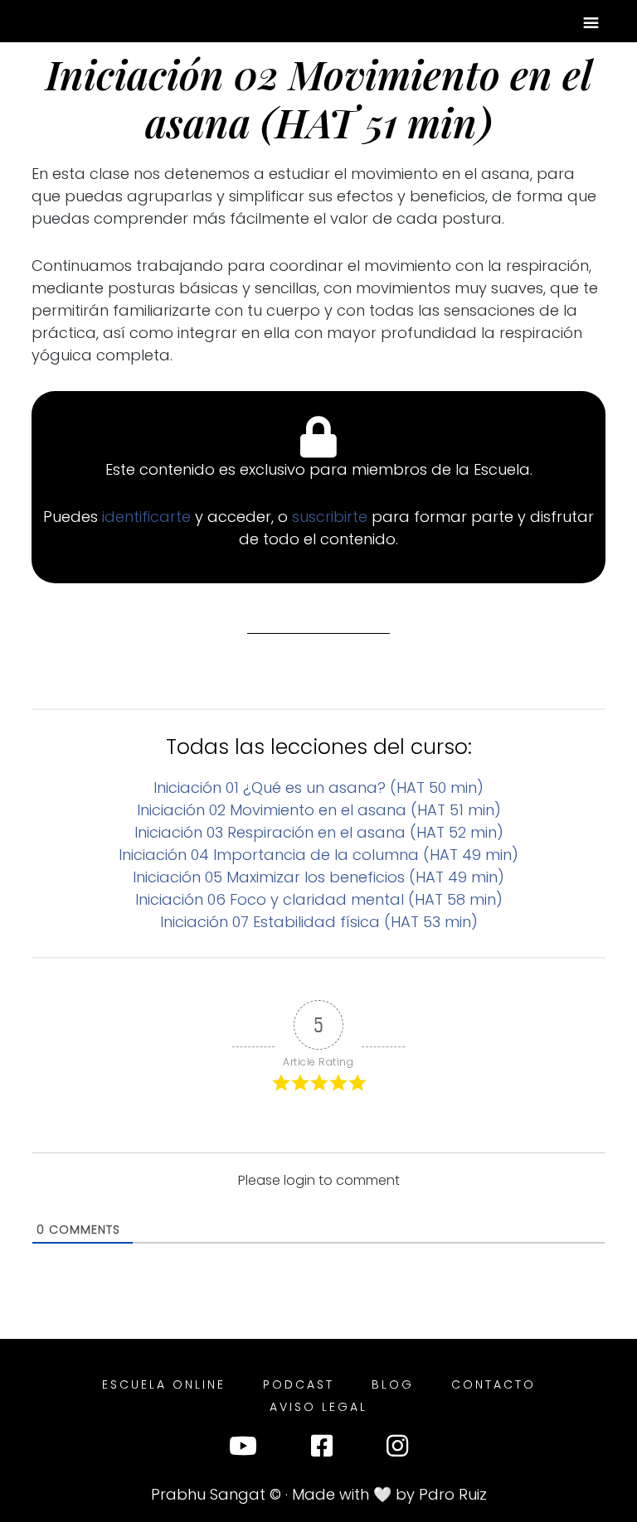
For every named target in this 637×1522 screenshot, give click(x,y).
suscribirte (332, 516)
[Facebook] (321, 1449)
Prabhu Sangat (208, 1494)
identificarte (148, 516)
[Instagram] (397, 1449)
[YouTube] (243, 1449)
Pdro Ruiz (453, 1494)
